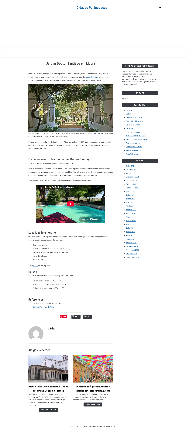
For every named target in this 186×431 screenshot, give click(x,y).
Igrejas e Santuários (134, 132)
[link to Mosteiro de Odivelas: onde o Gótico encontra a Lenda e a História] (48, 369)
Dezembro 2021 (132, 177)
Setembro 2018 (132, 257)
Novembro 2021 (132, 181)
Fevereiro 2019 (132, 239)
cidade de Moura (91, 77)
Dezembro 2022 (132, 170)
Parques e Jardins (133, 143)
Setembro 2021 (132, 188)
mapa (35, 266)
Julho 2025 (130, 166)
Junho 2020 (130, 213)
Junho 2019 (130, 232)
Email (76, 317)
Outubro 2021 (131, 184)
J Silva (51, 328)
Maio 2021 (130, 202)
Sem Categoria (132, 154)
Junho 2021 (130, 199)
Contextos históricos (134, 121)
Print (87, 317)
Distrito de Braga (133, 125)
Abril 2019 (130, 235)
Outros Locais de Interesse (137, 139)
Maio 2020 (130, 217)
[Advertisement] (93, 30)
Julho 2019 (130, 228)
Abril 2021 (130, 206)
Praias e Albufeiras (133, 150)
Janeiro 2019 (131, 243)
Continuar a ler (48, 410)
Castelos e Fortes (133, 110)
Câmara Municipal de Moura (44, 307)
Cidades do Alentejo (134, 118)
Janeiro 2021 (131, 210)
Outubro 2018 (131, 254)
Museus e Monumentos (135, 136)
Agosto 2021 (131, 192)
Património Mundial (134, 147)
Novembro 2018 (132, 250)
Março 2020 (131, 221)
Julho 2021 (130, 195)
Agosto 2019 (131, 224)
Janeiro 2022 (131, 173)
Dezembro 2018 (132, 246)
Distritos (129, 129)
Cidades (129, 114)
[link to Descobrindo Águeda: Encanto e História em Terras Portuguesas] (93, 369)
